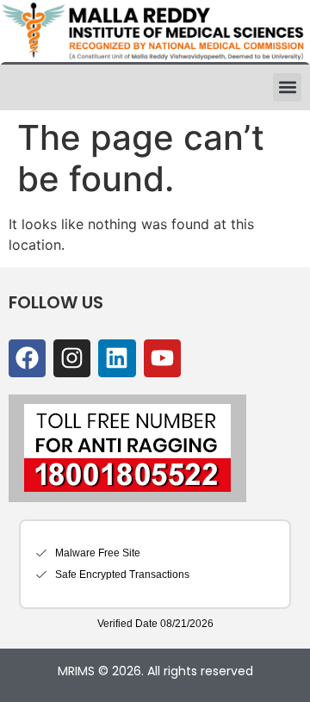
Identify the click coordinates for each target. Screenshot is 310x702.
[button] (287, 87)
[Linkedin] (116, 357)
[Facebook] (27, 357)
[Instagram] (71, 357)
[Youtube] (162, 357)
